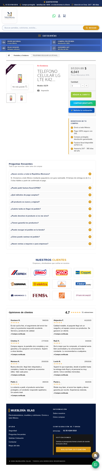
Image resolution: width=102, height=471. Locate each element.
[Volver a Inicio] (8, 55)
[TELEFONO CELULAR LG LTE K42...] (11, 98)
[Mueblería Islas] (26, 15)
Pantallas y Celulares (21, 55)
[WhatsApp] (54, 15)
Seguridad (13, 431)
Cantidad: (74, 82)
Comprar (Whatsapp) (83, 103)
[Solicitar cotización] (95, 455)
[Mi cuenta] (59, 15)
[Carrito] (64, 15)
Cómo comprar (59, 417)
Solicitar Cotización (16, 438)
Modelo (40, 86)
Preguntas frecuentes (17, 434)
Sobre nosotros (59, 413)
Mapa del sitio (14, 446)
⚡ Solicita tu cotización (81, 110)
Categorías (50, 35)
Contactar (12, 442)
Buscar (93, 28)
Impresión (45, 91)
